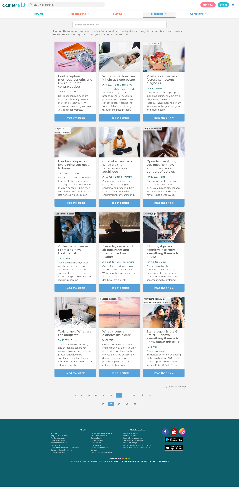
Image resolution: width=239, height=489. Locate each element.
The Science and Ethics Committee (65, 448)
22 (134, 395)
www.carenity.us (82, 461)
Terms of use (96, 445)
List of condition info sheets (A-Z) (136, 445)
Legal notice (96, 443)
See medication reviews (133, 440)
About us (54, 433)
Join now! (208, 4)
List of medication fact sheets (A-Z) (137, 448)
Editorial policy (97, 438)
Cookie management (99, 448)
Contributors (56, 445)
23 (141, 395)
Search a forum (129, 436)
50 (135, 404)
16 (89, 395)
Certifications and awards (101, 433)
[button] (40, 15)
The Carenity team (58, 438)
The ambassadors (58, 440)
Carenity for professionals (101, 452)
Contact (94, 450)
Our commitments (58, 452)
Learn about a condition (133, 438)
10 (103, 404)
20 (118, 395)
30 (119, 404)
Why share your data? (59, 436)
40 (127, 404)
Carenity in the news (99, 436)
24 (149, 395)
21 (126, 395)
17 (96, 395)
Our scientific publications (61, 450)
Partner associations (59, 443)
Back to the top (177, 386)
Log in (223, 4)
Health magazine (130, 433)
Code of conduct (98, 440)
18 (103, 395)
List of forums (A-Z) (131, 443)
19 (111, 395)
